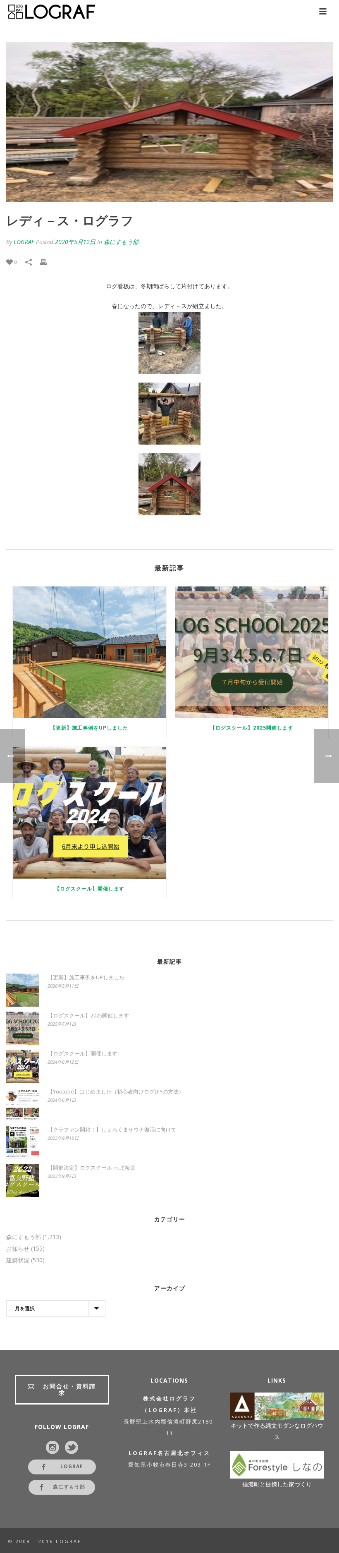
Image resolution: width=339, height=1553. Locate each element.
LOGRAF (24, 242)
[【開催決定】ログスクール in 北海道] (22, 1180)
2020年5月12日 (75, 242)
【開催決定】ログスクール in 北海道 (91, 1167)
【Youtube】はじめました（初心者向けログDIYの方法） (116, 1091)
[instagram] (52, 1448)
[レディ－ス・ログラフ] (169, 122)
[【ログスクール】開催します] (89, 813)
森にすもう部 (121, 242)
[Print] (47, 262)
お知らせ (17, 1248)
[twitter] (71, 1448)
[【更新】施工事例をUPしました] (89, 652)
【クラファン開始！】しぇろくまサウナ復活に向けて (112, 1129)
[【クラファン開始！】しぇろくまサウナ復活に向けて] (22, 1142)
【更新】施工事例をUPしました (89, 727)
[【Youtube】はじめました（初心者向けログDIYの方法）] (22, 1104)
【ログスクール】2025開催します (251, 727)
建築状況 (17, 1260)
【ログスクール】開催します (89, 888)
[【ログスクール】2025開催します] (252, 652)
